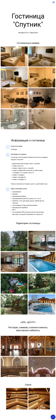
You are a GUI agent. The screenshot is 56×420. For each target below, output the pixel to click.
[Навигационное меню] (53, 2)
